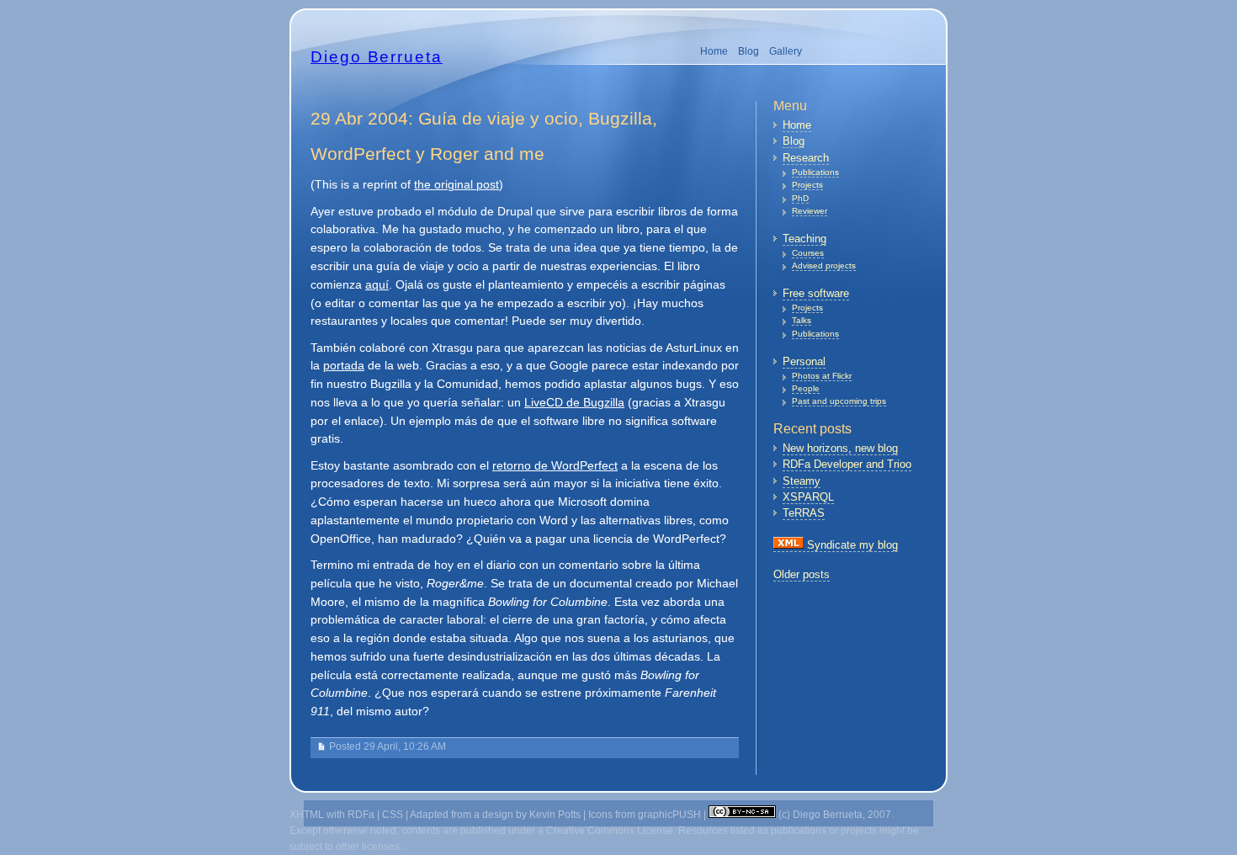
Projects (807, 184)
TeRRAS (804, 513)
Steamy (801, 481)
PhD (800, 198)
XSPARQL (808, 497)
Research (806, 157)
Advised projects (824, 265)
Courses (808, 253)
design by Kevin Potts (531, 814)
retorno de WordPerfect (555, 465)
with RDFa (350, 814)
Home (714, 51)
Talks (801, 320)
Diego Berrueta (377, 57)
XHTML (306, 814)
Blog (748, 51)
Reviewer (809, 210)
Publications (815, 172)
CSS (392, 814)
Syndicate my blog (851, 545)
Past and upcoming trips (839, 401)
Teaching (804, 238)
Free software (816, 293)
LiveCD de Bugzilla (574, 402)
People (806, 388)
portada (343, 365)
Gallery (785, 51)
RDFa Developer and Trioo (847, 464)
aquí (377, 285)
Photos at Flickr (822, 375)
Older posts (801, 574)
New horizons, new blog (840, 448)
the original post (456, 184)
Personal (804, 361)
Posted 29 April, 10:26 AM (387, 746)
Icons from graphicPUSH (644, 814)
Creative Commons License (609, 830)
